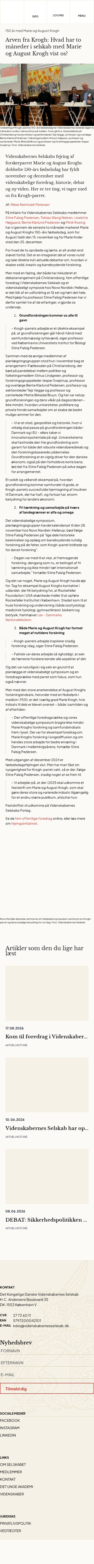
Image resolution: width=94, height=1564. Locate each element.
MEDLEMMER (11, 1472)
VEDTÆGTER (10, 1530)
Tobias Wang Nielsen (57, 217)
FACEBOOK (10, 1420)
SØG (35, 16)
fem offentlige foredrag (33, 818)
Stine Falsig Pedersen (22, 217)
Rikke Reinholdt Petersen (29, 204)
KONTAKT (8, 1479)
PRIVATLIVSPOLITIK (15, 1523)
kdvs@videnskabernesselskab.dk (41, 1325)
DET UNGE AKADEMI (16, 1486)
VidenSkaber (12, 1494)
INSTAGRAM (9, 1427)
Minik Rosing (75, 222)
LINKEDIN (8, 1435)
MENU (82, 16)
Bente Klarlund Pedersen (41, 222)
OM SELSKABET (13, 1464)
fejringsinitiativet (24, 823)
